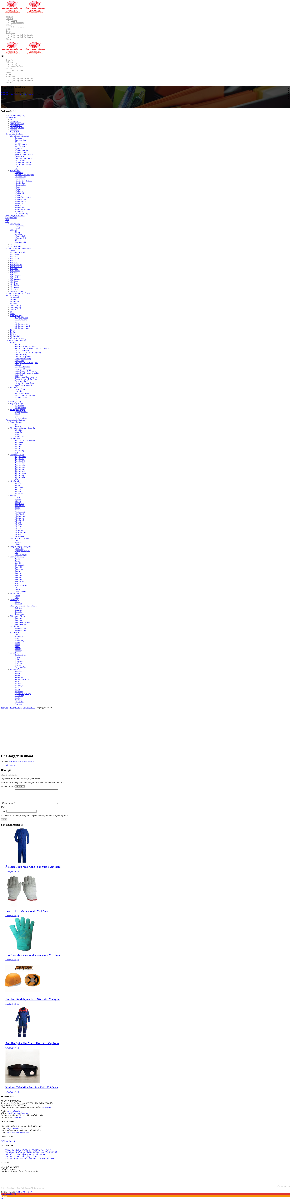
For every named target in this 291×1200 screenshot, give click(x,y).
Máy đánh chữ (20, 179)
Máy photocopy (20, 201)
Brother (12, 250)
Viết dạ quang (20, 512)
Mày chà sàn (19, 406)
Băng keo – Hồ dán (17, 455)
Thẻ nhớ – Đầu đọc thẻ (23, 162)
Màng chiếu (19, 173)
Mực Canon (14, 254)
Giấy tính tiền (19, 581)
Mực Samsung (15, 279)
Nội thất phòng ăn (21, 324)
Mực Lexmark (15, 271)
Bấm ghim (18, 430)
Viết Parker (19, 524)
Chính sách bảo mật (283, 1186)
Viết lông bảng (20, 516)
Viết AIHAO (19, 504)
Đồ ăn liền (18, 391)
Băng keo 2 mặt (20, 457)
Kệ (11, 312)
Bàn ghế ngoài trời (21, 318)
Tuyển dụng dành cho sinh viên (22, 37)
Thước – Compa (20, 592)
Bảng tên (18, 446)
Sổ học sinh (19, 661)
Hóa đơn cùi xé (20, 655)
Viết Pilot (18, 528)
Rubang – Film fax (17, 291)
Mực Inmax (14, 269)
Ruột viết (18, 502)
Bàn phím (18, 138)
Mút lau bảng (19, 451)
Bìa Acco (18, 426)
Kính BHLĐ (14, 130)
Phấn (16, 453)
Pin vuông (18, 651)
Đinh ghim (18, 608)
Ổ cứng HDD (20, 156)
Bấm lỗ (17, 559)
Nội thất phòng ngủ (22, 328)
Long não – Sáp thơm (22, 367)
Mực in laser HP (16, 265)
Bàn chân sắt (14, 297)
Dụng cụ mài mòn (21, 412)
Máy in (17, 195)
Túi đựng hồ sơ (15, 669)
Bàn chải (18, 344)
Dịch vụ (9, 25)
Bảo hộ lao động (16, 94)
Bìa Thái (18, 489)
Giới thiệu (9, 19)
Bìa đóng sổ (14, 481)
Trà (16, 399)
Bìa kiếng (18, 483)
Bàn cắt (17, 561)
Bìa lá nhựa (19, 685)
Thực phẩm (14, 387)
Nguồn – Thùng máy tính (24, 154)
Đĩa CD (17, 602)
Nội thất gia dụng (16, 316)
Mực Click (14, 256)
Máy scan (18, 205)
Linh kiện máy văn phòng (19, 136)
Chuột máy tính (20, 140)
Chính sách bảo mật (8, 1141)
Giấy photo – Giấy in (17, 616)
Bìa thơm (18, 491)
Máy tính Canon (20, 628)
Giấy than (18, 579)
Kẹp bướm (18, 612)
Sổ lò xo (18, 665)
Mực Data (13, 261)
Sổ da (17, 659)
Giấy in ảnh (19, 618)
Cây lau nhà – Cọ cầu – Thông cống (28, 352)
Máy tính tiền (19, 207)
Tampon (17, 545)
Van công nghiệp (21, 418)
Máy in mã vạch (20, 199)
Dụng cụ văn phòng (17, 557)
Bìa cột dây (19, 677)
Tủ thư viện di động (17, 338)
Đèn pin (17, 634)
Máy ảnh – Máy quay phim (24, 175)
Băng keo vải (19, 475)
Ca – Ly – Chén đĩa (22, 350)
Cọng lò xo (19, 569)
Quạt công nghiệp (21, 242)
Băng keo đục (20, 463)
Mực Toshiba (15, 285)
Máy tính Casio (20, 152)
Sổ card (17, 657)
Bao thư (17, 673)
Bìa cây (17, 675)
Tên (3, 807)
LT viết (17, 498)
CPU (16, 142)
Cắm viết (18, 563)
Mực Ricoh (14, 277)
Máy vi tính (19, 211)
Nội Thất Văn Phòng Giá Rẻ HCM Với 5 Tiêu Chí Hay (25, 1154)
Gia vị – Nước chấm (22, 393)
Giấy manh (19, 575)
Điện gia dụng (15, 224)
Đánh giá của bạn (8, 786)
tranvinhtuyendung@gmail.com (17, 1132)
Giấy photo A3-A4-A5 (23, 622)
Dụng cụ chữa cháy (17, 124)
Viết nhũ (18, 522)
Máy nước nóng (15, 246)
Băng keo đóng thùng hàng (15, 115)
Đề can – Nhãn (15, 594)
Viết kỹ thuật (19, 514)
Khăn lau (18, 365)
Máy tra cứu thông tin (22, 209)
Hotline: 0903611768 (8, 1194)
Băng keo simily (20, 471)
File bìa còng (19, 696)
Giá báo (17, 322)
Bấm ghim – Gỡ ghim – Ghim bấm (22, 428)
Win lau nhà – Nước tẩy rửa (25, 383)
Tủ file (12, 330)
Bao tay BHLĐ (15, 122)
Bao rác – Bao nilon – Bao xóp (26, 346)
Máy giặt (13, 244)
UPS (16, 167)
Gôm (16, 583)
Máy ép (17, 187)
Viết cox (18, 510)
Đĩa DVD (18, 604)
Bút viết (13, 495)
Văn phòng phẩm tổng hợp (15, 420)
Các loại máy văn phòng (14, 134)
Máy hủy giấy (20, 193)
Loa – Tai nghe (20, 146)
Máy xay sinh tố (20, 238)
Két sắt (12, 314)
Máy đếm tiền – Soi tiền (23, 181)
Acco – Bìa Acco (16, 422)
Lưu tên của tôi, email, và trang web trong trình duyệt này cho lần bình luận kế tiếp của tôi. (36, 816)
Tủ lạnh (17, 228)
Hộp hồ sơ (18, 700)
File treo (17, 698)
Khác (7, 222)
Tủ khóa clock (15, 336)
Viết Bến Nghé (20, 506)
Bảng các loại (15, 438)
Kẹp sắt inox (19, 614)
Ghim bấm (18, 432)
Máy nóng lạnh (20, 226)
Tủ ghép (13, 332)
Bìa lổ (17, 688)
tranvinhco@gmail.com (14, 1111)
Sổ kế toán (18, 663)
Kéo (16, 553)
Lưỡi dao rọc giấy (21, 555)
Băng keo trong (20, 473)
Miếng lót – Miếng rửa (23, 369)
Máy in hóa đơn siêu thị (23, 197)
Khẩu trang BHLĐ (17, 128)
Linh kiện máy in (21, 144)
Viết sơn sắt (19, 530)
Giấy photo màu (20, 624)
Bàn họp (13, 299)
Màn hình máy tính (21, 150)
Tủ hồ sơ (13, 334)
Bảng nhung (19, 444)
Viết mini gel (19, 520)
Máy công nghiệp (16, 404)
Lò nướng (18, 234)
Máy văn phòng (15, 171)
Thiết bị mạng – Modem (23, 164)
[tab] (147, 765)
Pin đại (17, 639)
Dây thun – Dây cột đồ (23, 357)
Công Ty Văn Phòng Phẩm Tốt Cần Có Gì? (21, 1156)
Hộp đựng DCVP (21, 585)
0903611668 (46, 1107)
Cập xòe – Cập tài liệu (23, 694)
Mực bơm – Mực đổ (17, 252)
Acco (16, 424)
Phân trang (18, 704)
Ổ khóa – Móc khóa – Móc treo (26, 377)
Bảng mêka (19, 442)
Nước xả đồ (19, 375)
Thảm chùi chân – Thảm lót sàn (26, 379)
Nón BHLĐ (14, 132)
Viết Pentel (18, 526)
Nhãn (17, 598)
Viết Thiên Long (20, 532)
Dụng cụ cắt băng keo (22, 551)
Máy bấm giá (19, 436)
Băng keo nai (19, 469)
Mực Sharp (14, 281)
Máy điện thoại (20, 183)
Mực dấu (18, 542)
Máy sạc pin (19, 203)
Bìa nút (17, 690)
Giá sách (13, 310)
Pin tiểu (17, 647)
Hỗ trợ (29, 1192)
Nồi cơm (18, 240)
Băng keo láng (20, 467)
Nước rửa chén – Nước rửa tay (26, 371)
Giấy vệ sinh (19, 361)
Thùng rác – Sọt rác (22, 381)
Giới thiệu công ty (17, 23)
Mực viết (18, 500)
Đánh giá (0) (10, 765)
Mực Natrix (14, 273)
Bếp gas (17, 232)
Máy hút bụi (19, 191)
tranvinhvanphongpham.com (18, 1113)
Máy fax (18, 189)
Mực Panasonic (15, 275)
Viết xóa (18, 534)
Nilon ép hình (19, 702)
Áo (11, 120)
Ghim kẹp (18, 610)
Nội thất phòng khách (22, 326)
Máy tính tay (14, 626)
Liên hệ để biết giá (12, 872)
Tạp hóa (13, 342)
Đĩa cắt (17, 414)
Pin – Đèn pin (15, 632)
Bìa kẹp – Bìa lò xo (22, 679)
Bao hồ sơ (18, 671)
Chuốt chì (18, 567)
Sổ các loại (14, 653)
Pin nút (17, 643)
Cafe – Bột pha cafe (22, 389)
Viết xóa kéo (19, 536)
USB (16, 169)
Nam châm (18, 589)
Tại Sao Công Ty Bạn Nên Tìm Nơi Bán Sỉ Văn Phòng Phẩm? (28, 1150)
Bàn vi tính (14, 303)
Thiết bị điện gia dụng (13, 401)
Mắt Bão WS (20, 1192)
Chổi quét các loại (21, 355)
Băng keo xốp (20, 477)
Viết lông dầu (19, 518)
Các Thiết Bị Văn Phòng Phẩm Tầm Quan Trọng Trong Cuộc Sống (29, 1158)
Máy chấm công (20, 177)
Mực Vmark (14, 287)
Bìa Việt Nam (19, 493)
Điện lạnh (13, 230)
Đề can (17, 596)
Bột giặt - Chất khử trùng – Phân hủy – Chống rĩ (32, 348)
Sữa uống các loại (21, 397)
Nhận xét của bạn (8, 803)
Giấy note (18, 577)
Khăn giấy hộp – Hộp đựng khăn (26, 363)
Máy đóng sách (20, 185)
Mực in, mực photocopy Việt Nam (17, 293)
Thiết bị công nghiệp (17, 410)
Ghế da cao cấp (15, 305)
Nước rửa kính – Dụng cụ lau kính (27, 373)
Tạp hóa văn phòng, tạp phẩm (16, 340)
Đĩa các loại (14, 600)
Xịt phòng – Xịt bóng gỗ (23, 385)
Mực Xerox (14, 289)
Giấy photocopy (11, 218)
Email (3, 811)
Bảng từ (17, 448)
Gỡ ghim (18, 434)
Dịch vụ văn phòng (17, 27)
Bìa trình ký (19, 692)
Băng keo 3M (19, 459)
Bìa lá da (18, 683)
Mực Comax (14, 258)
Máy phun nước (20, 408)
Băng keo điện (20, 461)
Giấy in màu (19, 620)
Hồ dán (17, 479)
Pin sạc (17, 645)
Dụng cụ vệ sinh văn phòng (15, 216)
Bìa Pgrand (19, 487)
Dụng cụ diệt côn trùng (23, 359)
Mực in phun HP (16, 267)
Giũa (16, 416)
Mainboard (18, 148)
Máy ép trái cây (20, 236)
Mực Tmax (14, 283)
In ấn (7, 220)
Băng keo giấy (20, 465)
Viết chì (17, 508)
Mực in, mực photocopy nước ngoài (18, 248)
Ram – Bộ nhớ (20, 160)
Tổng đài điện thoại (22, 214)
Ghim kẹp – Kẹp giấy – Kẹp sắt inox (23, 606)
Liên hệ (8, 39)
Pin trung (18, 649)
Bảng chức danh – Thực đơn (25, 440)
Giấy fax (18, 573)
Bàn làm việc (14, 301)
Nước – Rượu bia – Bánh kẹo (25, 395)
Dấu (16, 540)
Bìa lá (17, 681)
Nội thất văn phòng (12, 295)
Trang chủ (4, 92)
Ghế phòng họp (15, 308)
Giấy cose (18, 571)
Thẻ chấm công (20, 667)
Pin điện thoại (19, 641)
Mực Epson (14, 263)
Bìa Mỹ (17, 485)
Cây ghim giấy (20, 565)
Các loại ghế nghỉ (21, 320)
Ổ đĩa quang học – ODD (23, 158)
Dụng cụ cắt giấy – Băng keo (20, 547)
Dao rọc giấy (19, 549)
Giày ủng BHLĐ (29, 94)
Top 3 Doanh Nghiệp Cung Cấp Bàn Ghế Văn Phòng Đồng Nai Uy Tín (31, 1152)
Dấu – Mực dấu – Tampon (19, 538)
